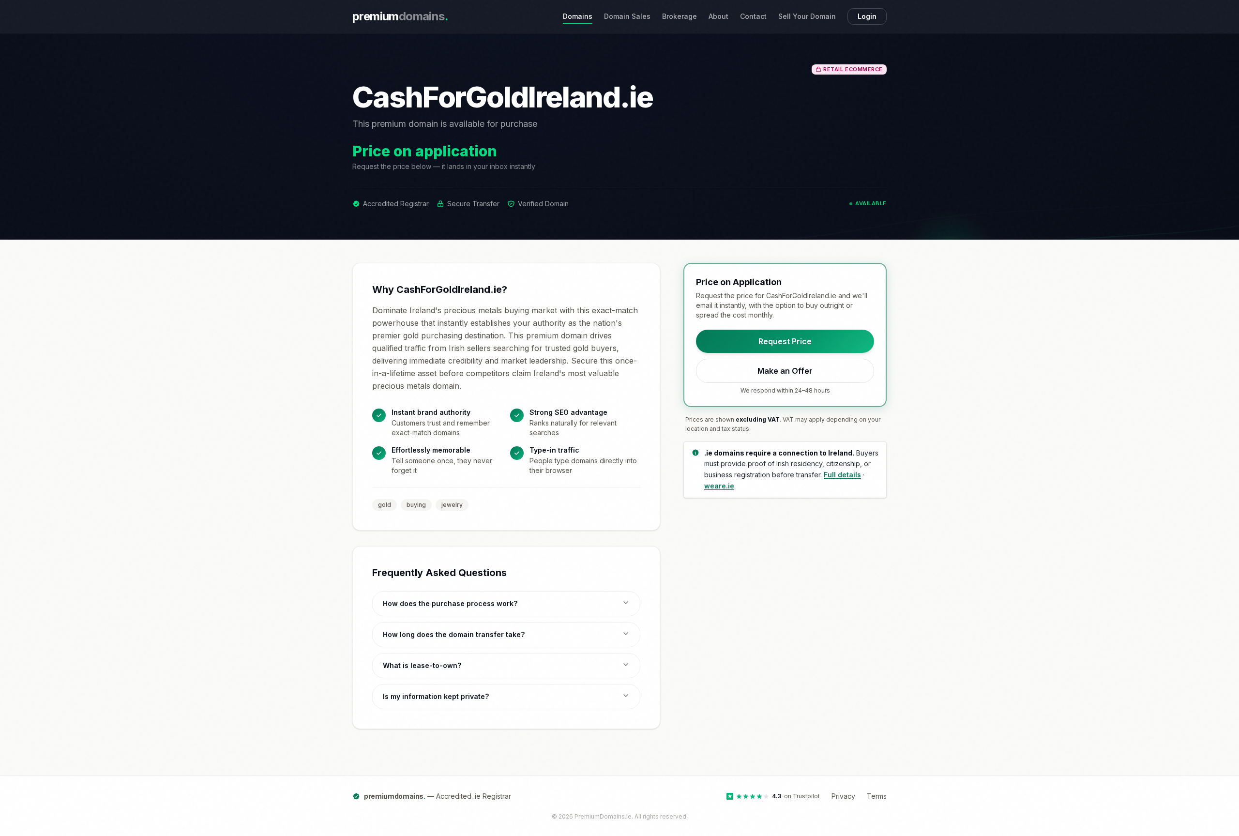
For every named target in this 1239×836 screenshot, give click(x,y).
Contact (753, 16)
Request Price (785, 341)
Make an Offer (785, 371)
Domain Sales (627, 16)
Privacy (843, 796)
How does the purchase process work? (450, 603)
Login (867, 16)
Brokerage (679, 16)
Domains (577, 16)
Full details (842, 475)
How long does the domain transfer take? (454, 634)
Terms (877, 796)
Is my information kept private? (436, 696)
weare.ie (719, 486)
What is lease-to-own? (422, 665)
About (718, 16)
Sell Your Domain (807, 16)
